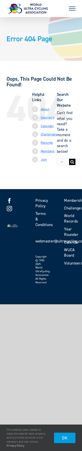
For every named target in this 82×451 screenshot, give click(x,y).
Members (48, 151)
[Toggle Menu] (72, 8)
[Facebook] (9, 201)
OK (65, 438)
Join (44, 159)
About (45, 109)
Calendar (47, 126)
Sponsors (47, 117)
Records (47, 142)
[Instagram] (9, 208)
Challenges (49, 134)
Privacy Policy (15, 446)
